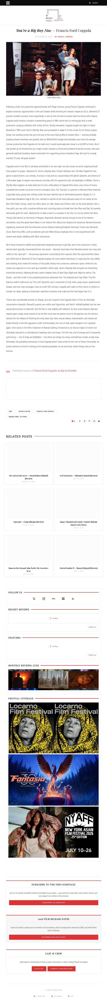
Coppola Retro (24, 411)
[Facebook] (80, 421)
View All (93, 627)
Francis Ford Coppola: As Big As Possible (55, 370)
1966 (10, 411)
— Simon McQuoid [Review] (79, 568)
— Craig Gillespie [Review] (28, 522)
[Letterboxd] (53, 598)
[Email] (94, 421)
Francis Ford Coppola (45, 411)
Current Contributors (61, 968)
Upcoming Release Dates (54, 937)
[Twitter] (84, 421)
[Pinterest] (89, 421)
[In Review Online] (53, 15)
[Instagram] (43, 598)
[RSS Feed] (73, 598)
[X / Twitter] (34, 598)
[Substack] (63, 598)
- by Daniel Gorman (63, 36)
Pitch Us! (39, 968)
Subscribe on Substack (53, 902)
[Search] (90, 3)
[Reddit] (99, 421)
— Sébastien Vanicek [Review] (78, 475)
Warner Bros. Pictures (18, 417)
